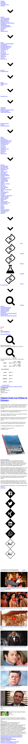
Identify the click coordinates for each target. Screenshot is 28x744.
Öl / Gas (2, 204)
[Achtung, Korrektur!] (13, 458)
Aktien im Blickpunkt (5, 18)
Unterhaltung (3, 212)
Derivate (22, 263)
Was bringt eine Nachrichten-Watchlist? (9, 313)
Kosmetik (2, 194)
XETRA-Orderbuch (5, 123)
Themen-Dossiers (4, 31)
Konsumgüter (3, 193)
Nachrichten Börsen (5, 736)
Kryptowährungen (4, 284)
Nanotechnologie (4, 201)
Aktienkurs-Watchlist (5, 309)
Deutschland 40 (4, 44)
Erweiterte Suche (4, 96)
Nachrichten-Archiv (8, 738)
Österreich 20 (3, 56)
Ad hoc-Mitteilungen (5, 19)
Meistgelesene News (5, 21)
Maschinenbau (4, 199)
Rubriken (2, 17)
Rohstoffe (3, 207)
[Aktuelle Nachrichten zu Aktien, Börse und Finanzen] (6, 334)
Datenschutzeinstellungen (6, 739)
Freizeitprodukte (4, 179)
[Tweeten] (10, 508)
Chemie (2, 170)
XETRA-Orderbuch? (5, 125)
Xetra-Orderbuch (10, 735)
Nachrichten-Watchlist (5, 308)
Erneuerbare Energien (5, 175)
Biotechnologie (4, 169)
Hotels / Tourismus (4, 187)
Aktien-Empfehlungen (13, 736)
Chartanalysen (3, 27)
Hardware (3, 184)
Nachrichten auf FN (5, 4)
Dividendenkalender (5, 111)
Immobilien (3, 188)
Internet (2, 190)
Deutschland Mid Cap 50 (6, 47)
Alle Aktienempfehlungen (6, 26)
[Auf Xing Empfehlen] (10, 518)
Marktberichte (3, 24)
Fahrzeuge (3, 176)
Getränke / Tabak (4, 181)
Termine (2, 30)
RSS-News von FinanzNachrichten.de (8, 742)
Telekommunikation (5, 210)
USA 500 (2, 50)
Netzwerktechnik (4, 203)
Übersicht (2, 124)
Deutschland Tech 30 (5, 48)
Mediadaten (13, 739)
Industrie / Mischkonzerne (6, 189)
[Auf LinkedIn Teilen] (10, 528)
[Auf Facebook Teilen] (10, 498)
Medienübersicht (4, 83)
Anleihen (22, 253)
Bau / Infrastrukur (4, 167)
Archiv (2, 85)
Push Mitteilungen (4, 387)
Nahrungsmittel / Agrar (5, 202)
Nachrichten (3, 2)
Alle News (3, 5)
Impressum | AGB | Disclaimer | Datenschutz (10, 741)
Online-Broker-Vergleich (6, 112)
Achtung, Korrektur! (5, 459)
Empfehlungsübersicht (5, 25)
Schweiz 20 (3, 55)
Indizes (2, 42)
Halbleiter (3, 182)
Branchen (2, 70)
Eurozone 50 (3, 53)
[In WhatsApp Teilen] (10, 538)
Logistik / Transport (5, 196)
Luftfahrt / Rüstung (4, 197)
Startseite (2, 1)
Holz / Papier (3, 186)
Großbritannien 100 (5, 54)
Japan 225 (3, 57)
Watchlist (22, 305)
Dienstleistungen (4, 171)
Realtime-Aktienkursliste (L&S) (7, 109)
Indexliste (2, 138)
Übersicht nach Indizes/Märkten (7, 43)
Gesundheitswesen (4, 180)
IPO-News (3, 28)
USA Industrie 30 (4, 49)
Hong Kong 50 (4, 59)
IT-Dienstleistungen (5, 192)
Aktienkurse (3, 107)
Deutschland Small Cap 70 (6, 46)
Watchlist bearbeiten (5, 311)
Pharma (2, 206)
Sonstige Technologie (5, 209)
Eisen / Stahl (3, 173)
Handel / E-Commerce (5, 183)
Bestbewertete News (5, 20)
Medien (2, 82)
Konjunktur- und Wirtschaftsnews (7, 23)
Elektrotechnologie (4, 174)
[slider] (2, 393)
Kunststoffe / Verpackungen (6, 195)
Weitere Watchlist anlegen (6, 307)
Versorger (2, 213)
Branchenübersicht (4, 71)
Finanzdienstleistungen (5, 177)
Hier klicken (3, 487)
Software (2, 208)
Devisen (21, 283)
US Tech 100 (3, 51)
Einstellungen (3, 312)
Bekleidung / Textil (4, 168)
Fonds (21, 243)
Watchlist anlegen (4, 314)
